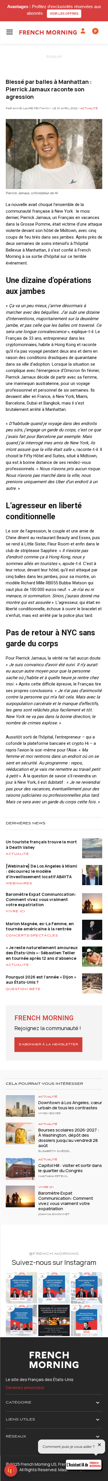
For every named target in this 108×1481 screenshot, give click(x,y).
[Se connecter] (83, 31)
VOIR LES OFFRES (64, 13)
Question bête (23, 989)
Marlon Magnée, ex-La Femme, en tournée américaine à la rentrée (40, 926)
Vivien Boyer (49, 1113)
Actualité (89, 108)
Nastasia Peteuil (53, 1176)
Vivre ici (15, 911)
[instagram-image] (21, 1288)
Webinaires (19, 883)
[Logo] (48, 32)
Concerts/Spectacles (32, 935)
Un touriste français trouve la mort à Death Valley (41, 844)
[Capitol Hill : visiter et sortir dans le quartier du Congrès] (20, 1169)
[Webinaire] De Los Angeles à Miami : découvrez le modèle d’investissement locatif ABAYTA (41, 871)
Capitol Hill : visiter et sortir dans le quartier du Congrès (70, 1168)
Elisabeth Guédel (54, 1151)
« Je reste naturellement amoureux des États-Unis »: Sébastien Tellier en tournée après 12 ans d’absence (42, 953)
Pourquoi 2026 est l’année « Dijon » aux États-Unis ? (41, 979)
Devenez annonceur (25, 1387)
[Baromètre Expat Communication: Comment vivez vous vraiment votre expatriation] (20, 1196)
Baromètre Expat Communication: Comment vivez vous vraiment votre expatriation (41, 899)
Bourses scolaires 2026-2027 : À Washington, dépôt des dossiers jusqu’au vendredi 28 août (68, 1137)
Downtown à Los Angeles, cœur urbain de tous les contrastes (70, 1105)
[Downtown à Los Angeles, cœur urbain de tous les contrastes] (20, 1106)
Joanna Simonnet (54, 1214)
